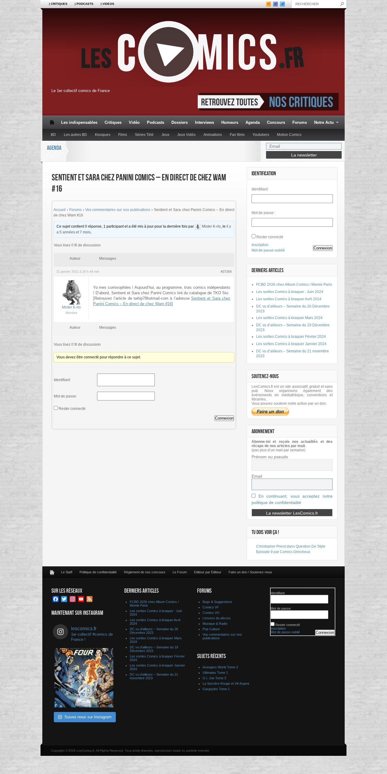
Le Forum (180, 572)
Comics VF (211, 607)
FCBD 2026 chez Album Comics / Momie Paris (294, 284)
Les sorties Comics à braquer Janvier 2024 (291, 344)
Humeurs (229, 122)
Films (122, 135)
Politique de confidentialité (98, 572)
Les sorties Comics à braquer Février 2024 (291, 336)
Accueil (60, 210)
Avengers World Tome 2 (220, 667)
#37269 (226, 271)
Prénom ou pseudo (270, 456)
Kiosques (102, 135)
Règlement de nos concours (144, 572)
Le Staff (66, 572)
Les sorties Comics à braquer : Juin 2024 (289, 292)
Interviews (204, 122)
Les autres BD (75, 135)
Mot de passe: (65, 396)
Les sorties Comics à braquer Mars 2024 (289, 318)
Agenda (253, 122)
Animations (212, 135)
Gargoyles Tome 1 (216, 689)
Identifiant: (62, 380)
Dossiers (179, 122)
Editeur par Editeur (207, 572)
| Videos (107, 3)
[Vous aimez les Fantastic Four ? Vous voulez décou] (84, 677)
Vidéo (134, 122)
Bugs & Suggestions (217, 602)
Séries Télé (144, 135)
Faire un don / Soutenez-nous (250, 572)
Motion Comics (289, 135)
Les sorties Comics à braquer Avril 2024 (288, 299)
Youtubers (260, 135)
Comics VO (211, 612)
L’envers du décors (217, 618)
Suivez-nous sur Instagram (88, 717)
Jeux (165, 135)
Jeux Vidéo (186, 135)
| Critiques (58, 3)
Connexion (224, 418)
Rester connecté (72, 409)
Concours (276, 122)
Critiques (113, 122)
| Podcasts (84, 3)
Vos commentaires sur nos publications (118, 210)
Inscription (260, 245)
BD (53, 135)
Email (257, 476)
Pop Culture (211, 629)
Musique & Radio (215, 623)
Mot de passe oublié (268, 250)
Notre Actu (322, 122)
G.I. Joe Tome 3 (214, 678)
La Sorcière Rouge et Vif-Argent (226, 683)
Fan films (237, 135)
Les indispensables (79, 122)
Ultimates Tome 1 (215, 672)
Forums (299, 122)
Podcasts (155, 122)
